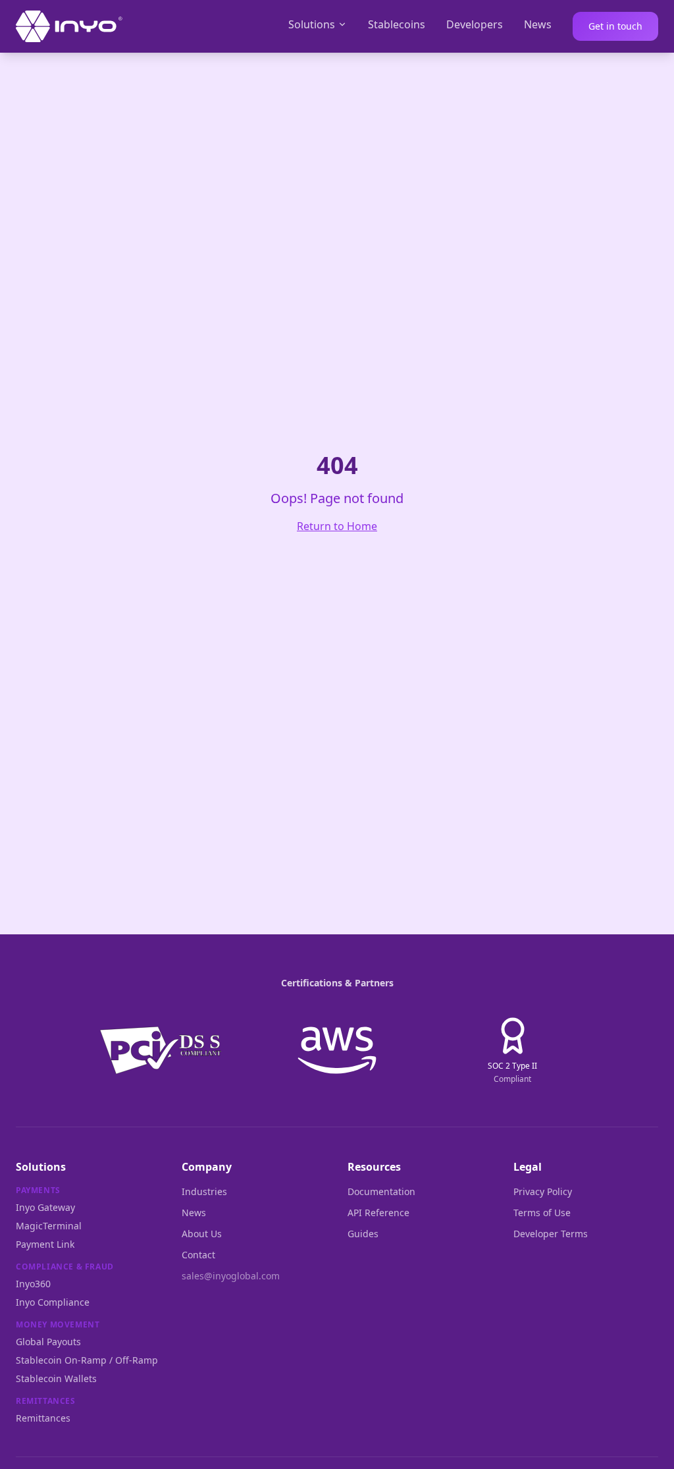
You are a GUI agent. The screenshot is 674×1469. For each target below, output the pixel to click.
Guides (363, 1233)
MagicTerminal (49, 1225)
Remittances (43, 1418)
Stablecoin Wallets (56, 1378)
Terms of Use (542, 1212)
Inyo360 (33, 1283)
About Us (202, 1233)
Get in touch (615, 26)
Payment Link (45, 1244)
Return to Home (337, 526)
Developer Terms (550, 1233)
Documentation (381, 1191)
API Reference (378, 1212)
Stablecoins (396, 24)
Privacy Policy (542, 1191)
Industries (204, 1191)
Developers (474, 24)
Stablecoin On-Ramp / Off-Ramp (87, 1360)
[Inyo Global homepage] (69, 26)
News (538, 24)
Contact (198, 1254)
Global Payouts (48, 1341)
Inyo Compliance (53, 1302)
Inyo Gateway (45, 1207)
